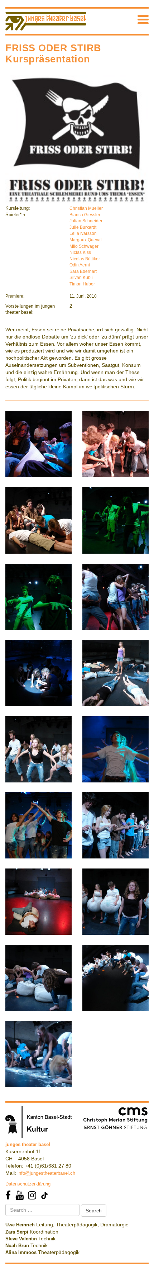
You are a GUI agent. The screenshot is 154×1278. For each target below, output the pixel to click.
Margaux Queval (85, 239)
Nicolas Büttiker (84, 258)
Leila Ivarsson (83, 233)
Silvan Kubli (81, 277)
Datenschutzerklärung (27, 1184)
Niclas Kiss (80, 252)
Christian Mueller (86, 208)
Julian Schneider (85, 220)
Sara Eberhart (83, 271)
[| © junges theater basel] (38, 443)
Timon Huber (82, 284)
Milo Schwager (83, 246)
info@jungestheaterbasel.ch (46, 1173)
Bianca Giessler (84, 214)
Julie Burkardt (82, 227)
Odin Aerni (79, 265)
